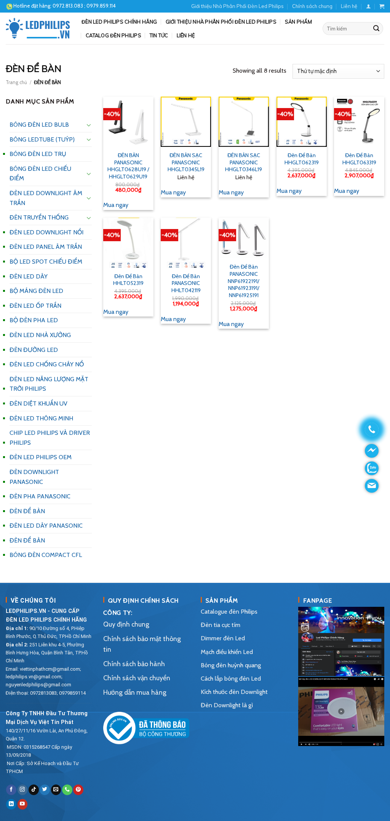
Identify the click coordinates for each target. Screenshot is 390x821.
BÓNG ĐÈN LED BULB (39, 124)
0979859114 (72, 693)
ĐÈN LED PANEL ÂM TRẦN (46, 246)
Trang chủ (16, 82)
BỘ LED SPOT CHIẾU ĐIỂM (46, 261)
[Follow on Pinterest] (78, 789)
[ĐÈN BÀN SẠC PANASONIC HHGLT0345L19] (186, 122)
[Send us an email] (56, 789)
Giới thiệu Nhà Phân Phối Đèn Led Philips (237, 6)
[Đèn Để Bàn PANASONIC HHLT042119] (186, 243)
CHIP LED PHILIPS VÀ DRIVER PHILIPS (50, 437)
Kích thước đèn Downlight (234, 691)
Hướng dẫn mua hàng (134, 692)
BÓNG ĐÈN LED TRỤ (38, 154)
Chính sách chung (312, 6)
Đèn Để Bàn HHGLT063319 (359, 159)
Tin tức (159, 35)
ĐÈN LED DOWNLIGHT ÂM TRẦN (46, 198)
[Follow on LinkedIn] (11, 804)
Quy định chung (126, 624)
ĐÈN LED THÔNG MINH (41, 418)
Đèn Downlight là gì (227, 705)
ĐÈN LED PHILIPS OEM (41, 457)
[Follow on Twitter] (45, 789)
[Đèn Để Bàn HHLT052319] (128, 243)
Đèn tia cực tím (220, 624)
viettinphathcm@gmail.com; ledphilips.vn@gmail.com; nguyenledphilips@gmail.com (43, 677)
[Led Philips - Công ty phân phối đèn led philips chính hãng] (38, 28)
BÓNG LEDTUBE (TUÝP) (42, 139)
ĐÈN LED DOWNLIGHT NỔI (46, 232)
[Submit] (376, 28)
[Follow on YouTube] (23, 804)
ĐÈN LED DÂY (29, 276)
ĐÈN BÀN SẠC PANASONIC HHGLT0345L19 (186, 162)
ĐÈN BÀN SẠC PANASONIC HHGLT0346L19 (243, 162)
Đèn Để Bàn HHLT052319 (128, 280)
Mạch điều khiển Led (227, 652)
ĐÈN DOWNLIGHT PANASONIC (34, 476)
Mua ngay (115, 204)
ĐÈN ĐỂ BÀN (27, 511)
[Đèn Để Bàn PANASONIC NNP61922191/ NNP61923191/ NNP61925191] (244, 238)
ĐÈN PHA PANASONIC (40, 496)
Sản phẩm (298, 22)
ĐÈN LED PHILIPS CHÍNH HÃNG (119, 22)
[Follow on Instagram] (23, 789)
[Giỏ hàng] (381, 6)
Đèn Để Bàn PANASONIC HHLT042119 (186, 283)
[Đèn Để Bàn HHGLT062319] (302, 122)
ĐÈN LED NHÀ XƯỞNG (40, 335)
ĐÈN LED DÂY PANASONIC (46, 525)
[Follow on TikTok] (34, 789)
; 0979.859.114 (84, 6)
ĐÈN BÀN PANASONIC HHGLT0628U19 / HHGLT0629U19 (128, 166)
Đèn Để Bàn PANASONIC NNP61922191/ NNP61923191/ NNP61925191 (243, 281)
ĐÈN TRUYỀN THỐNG (39, 217)
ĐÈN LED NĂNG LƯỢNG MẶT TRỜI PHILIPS (49, 384)
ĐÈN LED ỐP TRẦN (35, 305)
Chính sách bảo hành (134, 664)
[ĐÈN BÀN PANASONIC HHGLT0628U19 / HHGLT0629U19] (128, 122)
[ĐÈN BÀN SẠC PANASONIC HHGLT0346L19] (244, 122)
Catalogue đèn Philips (229, 611)
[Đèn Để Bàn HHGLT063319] (359, 122)
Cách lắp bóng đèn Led (231, 678)
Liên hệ (349, 6)
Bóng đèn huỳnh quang (231, 665)
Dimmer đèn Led (223, 638)
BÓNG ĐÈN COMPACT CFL (46, 554)
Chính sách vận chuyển (136, 678)
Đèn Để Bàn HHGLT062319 (302, 159)
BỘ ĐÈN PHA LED (34, 320)
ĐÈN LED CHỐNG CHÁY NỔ (47, 364)
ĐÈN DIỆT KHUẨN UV (38, 403)
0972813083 (43, 693)
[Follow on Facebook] (11, 789)
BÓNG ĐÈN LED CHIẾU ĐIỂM (40, 173)
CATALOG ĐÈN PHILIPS (113, 35)
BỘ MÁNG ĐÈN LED (36, 290)
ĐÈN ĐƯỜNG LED (34, 349)
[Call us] (67, 789)
